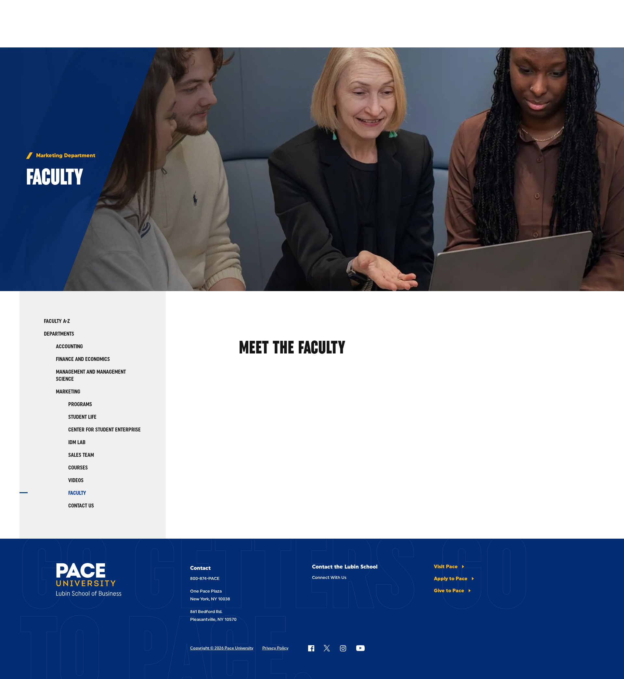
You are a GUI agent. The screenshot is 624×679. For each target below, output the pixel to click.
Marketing (68, 392)
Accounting (69, 346)
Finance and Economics (83, 359)
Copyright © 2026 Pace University (221, 648)
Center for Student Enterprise (104, 430)
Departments (59, 334)
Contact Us (81, 506)
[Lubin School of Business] (105, 580)
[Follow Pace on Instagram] (343, 648)
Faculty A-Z (57, 321)
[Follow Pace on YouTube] (360, 648)
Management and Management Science (91, 375)
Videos (76, 480)
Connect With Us (329, 577)
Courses (78, 468)
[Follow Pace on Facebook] (311, 648)
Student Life (82, 417)
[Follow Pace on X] (327, 648)
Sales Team (81, 455)
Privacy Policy (275, 648)
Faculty (77, 493)
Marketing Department (65, 156)
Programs (80, 404)
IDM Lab (76, 442)
